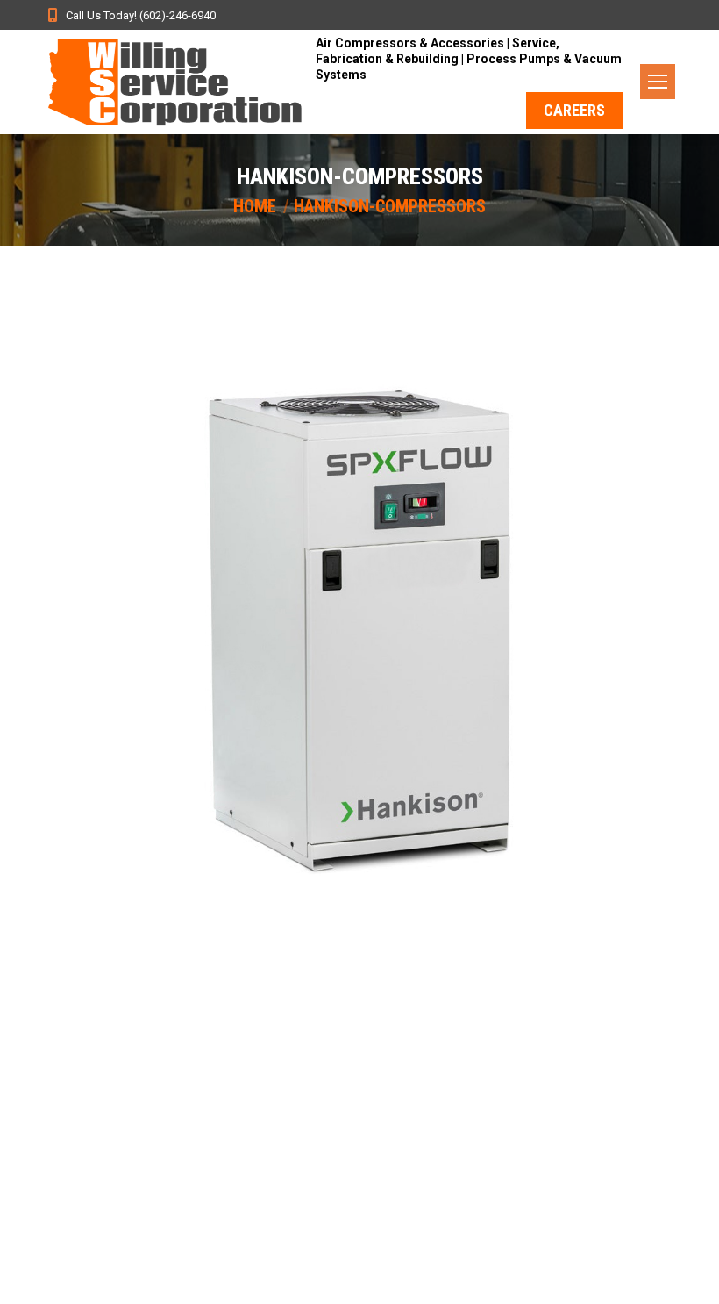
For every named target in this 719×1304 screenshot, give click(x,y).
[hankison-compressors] (359, 623)
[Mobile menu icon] (657, 81)
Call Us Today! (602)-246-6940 (141, 15)
